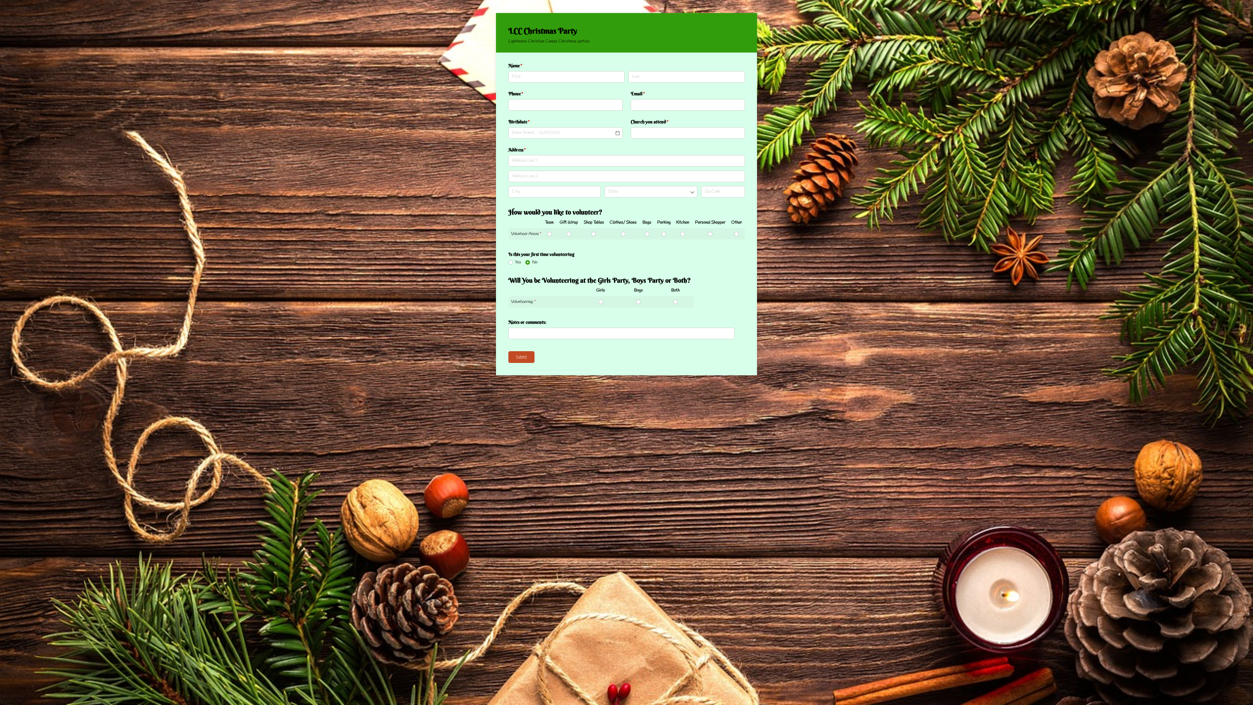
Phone (524, 94)
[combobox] (651, 191)
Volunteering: (522, 302)
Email (647, 94)
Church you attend (658, 122)
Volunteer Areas (525, 234)
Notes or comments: (527, 322)
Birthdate (528, 122)
